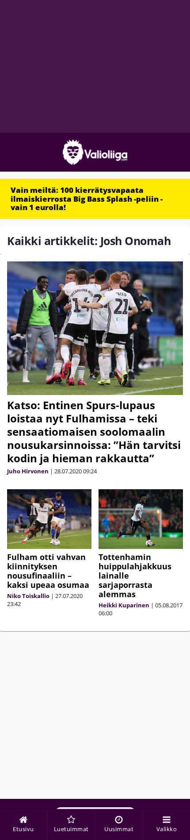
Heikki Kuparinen (124, 605)
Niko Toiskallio (28, 596)
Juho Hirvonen (28, 471)
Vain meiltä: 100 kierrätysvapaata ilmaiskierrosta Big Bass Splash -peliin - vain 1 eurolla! (87, 198)
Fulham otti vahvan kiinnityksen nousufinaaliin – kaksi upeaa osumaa (48, 571)
